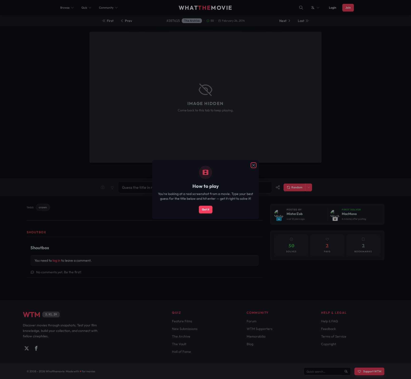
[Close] (253, 165)
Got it (205, 209)
